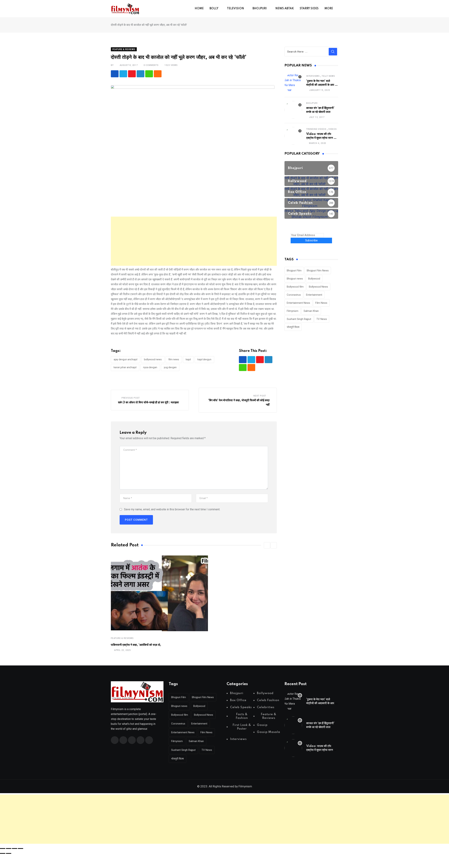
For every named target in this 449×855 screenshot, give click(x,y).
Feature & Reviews (122, 638)
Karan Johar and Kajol (125, 367)
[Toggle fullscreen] (8, 848)
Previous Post (131, 398)
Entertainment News (298, 302)
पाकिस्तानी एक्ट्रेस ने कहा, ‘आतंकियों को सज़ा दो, (136, 644)
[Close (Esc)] (20, 848)
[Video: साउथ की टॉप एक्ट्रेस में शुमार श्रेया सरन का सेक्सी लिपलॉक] (293, 136)
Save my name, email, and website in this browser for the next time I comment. (172, 509)
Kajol (188, 359)
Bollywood (314, 278)
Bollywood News (153, 359)
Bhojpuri (311, 103)
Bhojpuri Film (294, 270)
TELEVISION (235, 8)
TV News (321, 319)
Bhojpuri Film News (318, 270)
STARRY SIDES (309, 8)
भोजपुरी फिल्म (293, 327)
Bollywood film (295, 286)
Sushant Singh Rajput (299, 319)
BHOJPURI (260, 8)
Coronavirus (294, 294)
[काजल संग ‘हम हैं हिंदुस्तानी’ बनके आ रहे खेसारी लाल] (293, 110)
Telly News (328, 76)
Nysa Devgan (150, 367)
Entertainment (314, 294)
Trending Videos (316, 129)
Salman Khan (311, 311)
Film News (173, 359)
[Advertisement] (194, 241)
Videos (332, 129)
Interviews (313, 76)
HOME (199, 8)
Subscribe (311, 240)
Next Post (259, 396)
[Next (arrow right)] (8, 853)
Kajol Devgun (204, 359)
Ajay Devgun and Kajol (125, 359)
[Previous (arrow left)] (2, 853)
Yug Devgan (170, 367)
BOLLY (214, 8)
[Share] (14, 848)
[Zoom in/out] (2, 848)
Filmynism (292, 311)
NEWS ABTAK (284, 8)
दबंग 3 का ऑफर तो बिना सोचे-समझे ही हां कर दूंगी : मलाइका (148, 402)
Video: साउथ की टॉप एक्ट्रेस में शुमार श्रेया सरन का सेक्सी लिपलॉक (321, 138)
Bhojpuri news (295, 278)
